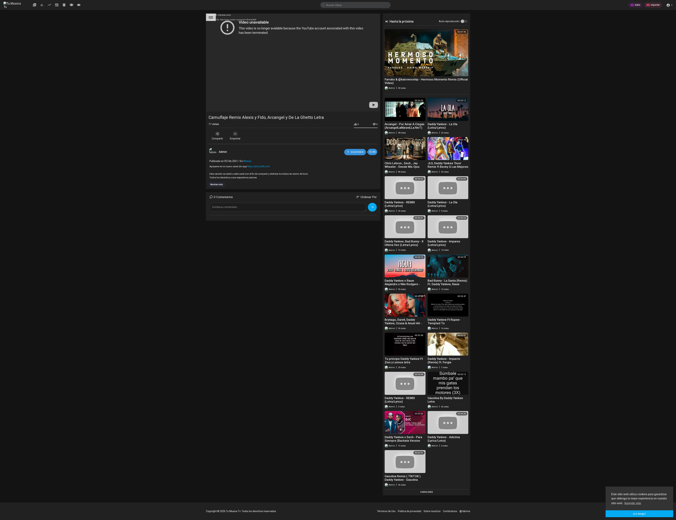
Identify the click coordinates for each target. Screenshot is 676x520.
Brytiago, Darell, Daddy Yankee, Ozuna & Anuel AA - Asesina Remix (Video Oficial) (405, 323)
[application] (293, 63)
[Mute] (369, 107)
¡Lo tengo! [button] (639, 513)
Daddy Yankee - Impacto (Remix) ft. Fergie (444, 360)
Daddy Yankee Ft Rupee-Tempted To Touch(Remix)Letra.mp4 (444, 323)
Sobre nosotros (432, 511)
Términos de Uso (386, 511)
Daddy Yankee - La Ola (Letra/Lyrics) (442, 125)
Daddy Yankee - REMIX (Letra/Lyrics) (400, 204)
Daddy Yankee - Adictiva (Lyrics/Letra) (444, 438)
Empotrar (235, 138)
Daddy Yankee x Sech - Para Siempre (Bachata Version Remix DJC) (403, 440)
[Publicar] (372, 207)
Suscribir (357, 152)
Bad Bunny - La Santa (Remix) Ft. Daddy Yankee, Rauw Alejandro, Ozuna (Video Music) (447, 286)
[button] (669, 5)
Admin (223, 152)
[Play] (210, 107)
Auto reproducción (449, 21)
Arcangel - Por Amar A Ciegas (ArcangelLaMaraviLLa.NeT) (404, 125)
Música (247, 161)
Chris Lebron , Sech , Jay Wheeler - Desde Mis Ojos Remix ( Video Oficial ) (402, 166)
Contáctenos (450, 511)
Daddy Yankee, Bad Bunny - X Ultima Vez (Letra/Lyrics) (404, 243)
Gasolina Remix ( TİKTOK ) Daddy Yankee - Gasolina (403, 477)
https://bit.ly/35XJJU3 (259, 166)
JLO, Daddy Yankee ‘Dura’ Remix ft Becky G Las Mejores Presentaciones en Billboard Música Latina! (448, 168)
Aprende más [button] (632, 503)
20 (363, 107)
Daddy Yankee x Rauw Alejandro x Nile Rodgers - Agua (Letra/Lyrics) (402, 284)
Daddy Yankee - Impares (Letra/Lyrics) (444, 243)
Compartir (217, 138)
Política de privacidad (409, 511)
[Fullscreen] (375, 107)
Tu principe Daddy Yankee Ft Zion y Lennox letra (404, 360)
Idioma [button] (466, 511)
